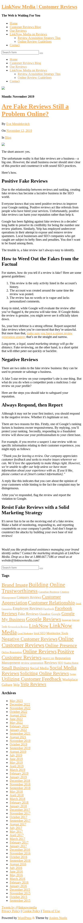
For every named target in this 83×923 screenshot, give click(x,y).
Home (14, 23)
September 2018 (20, 788)
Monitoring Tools (57, 633)
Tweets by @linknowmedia (19, 907)
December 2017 (20, 809)
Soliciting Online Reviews (44, 673)
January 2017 (18, 846)
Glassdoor (45, 614)
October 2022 (18, 711)
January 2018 (18, 806)
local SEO (40, 633)
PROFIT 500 (48, 658)
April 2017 (17, 835)
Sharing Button (71, 663)
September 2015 (20, 900)
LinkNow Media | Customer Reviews (39, 6)
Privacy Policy (11, 911)
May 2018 (16, 791)
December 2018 (20, 780)
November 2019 (20, 740)
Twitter (73, 674)
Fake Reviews (28, 614)
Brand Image (15, 584)
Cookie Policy (31, 911)
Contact (15, 45)
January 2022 (18, 730)
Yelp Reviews (33, 684)
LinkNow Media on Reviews (28, 34)
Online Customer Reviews (38, 642)
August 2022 (18, 715)
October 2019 (18, 744)
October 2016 (18, 857)
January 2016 (18, 886)
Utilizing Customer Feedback (31, 679)
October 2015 (18, 897)
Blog (8, 137)
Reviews (50, 663)
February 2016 (19, 882)
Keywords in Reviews (18, 627)
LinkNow (39, 625)
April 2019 (17, 766)
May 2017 (16, 831)
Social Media (39, 668)
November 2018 (20, 784)
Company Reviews (29, 597)
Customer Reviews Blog (25, 27)
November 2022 (20, 708)
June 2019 (16, 759)
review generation (32, 662)
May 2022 (16, 722)
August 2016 (18, 864)
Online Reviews (40, 651)
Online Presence (61, 645)
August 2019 (18, 751)
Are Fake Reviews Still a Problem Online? (35, 110)
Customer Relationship (51, 602)
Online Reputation (12, 652)
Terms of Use (51, 911)
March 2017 (17, 838)
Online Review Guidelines (35, 41)
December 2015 (20, 889)
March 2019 (17, 769)
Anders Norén (58, 918)
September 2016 (20, 860)
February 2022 (19, 726)
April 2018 (17, 795)
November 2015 (20, 893)
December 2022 (20, 704)
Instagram (66, 620)
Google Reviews (43, 619)
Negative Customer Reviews (29, 639)
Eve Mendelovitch (18, 123)
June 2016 (16, 871)
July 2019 (16, 755)
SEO (60, 662)
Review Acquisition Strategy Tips (39, 38)
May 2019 (16, 762)
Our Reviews (18, 30)
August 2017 (18, 824)
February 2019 (19, 773)
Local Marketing (25, 633)
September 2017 (20, 820)
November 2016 (20, 853)
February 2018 (19, 802)
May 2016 (16, 875)
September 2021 (20, 733)
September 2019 (20, 748)
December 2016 (20, 849)
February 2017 (19, 842)
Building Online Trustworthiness (33, 588)
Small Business (15, 667)
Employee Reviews (28, 608)
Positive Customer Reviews (38, 654)
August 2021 (18, 737)
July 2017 (16, 828)
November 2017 (20, 813)
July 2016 (16, 868)
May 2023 (16, 700)
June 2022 (16, 719)
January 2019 (18, 777)
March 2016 (17, 878)
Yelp (16, 685)
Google (56, 614)
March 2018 (17, 799)
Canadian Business (48, 591)
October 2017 (18, 817)
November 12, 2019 (19, 130)
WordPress (24, 918)
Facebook (48, 608)
